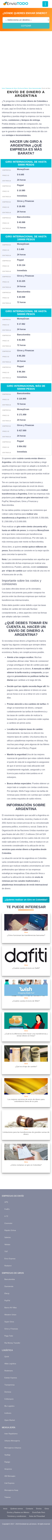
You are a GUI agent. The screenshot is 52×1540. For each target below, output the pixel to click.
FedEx (7, 1209)
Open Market (9, 1420)
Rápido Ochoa (10, 1230)
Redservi (7, 1266)
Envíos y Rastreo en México (18, 1512)
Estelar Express (10, 1378)
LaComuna (32, 1524)
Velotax (7, 1244)
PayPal (7, 1300)
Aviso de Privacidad (37, 1516)
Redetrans (8, 1371)
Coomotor (8, 1223)
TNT (6, 1252)
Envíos (39, 1509)
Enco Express (9, 1259)
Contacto (29, 1509)
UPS (6, 1202)
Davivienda (8, 1286)
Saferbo (7, 1237)
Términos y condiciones (16, 1516)
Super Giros (9, 1322)
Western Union (10, 1315)
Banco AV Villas (10, 1308)
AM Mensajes (9, 1476)
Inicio (5, 1509)
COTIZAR (26, 25)
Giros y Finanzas (11, 1329)
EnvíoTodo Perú (38, 1512)
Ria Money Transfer (12, 1343)
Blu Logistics (9, 1406)
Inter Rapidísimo (11, 1434)
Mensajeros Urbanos (12, 1448)
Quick (6, 1356)
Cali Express (9, 1483)
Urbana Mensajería (12, 1441)
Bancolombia (9, 1279)
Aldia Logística (10, 1364)
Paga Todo (8, 1336)
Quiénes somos (16, 1509)
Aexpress (8, 1469)
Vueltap (7, 1455)
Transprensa (9, 1385)
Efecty (6, 1293)
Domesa (7, 1392)
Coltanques (9, 1399)
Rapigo (7, 1462)
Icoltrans (7, 1413)
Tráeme (7, 1497)
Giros (47, 1509)
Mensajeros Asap (11, 1490)
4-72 (6, 1216)
